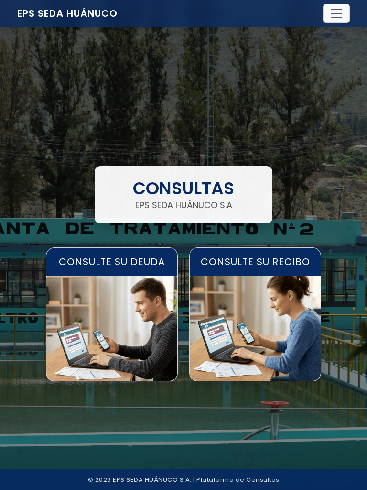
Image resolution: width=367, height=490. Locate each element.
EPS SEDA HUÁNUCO (67, 13)
